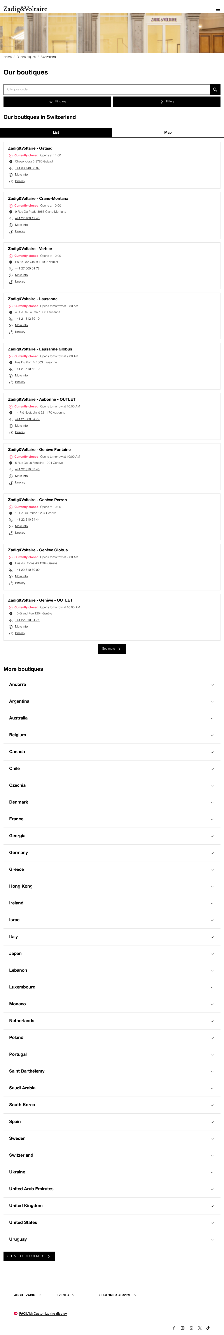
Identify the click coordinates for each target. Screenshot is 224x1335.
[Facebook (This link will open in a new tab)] (174, 1328)
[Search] (215, 89)
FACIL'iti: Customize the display (43, 1313)
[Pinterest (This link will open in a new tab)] (191, 1328)
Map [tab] (168, 132)
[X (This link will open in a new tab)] (200, 1328)
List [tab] (56, 132)
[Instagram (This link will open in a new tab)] (182, 1328)
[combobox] (107, 89)
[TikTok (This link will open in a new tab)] (208, 1328)
